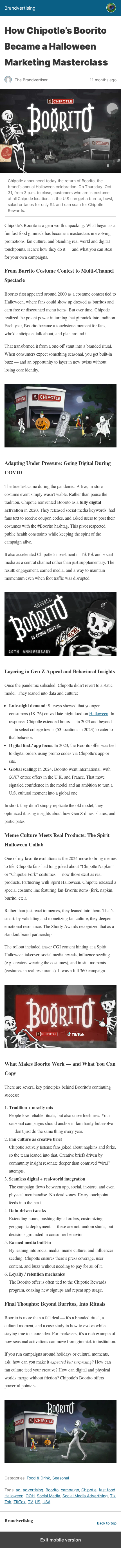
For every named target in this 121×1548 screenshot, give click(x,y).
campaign (70, 1489)
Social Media (48, 1495)
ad (18, 1489)
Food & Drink (38, 1477)
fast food (107, 1489)
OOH (30, 1495)
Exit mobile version (60, 1540)
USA (46, 1501)
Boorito (52, 1489)
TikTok (20, 1501)
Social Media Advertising (85, 1495)
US (37, 1501)
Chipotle (89, 1489)
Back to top (106, 1523)
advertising (33, 1489)
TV (30, 1501)
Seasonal (60, 1477)
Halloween (98, 713)
